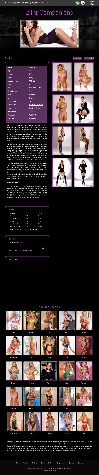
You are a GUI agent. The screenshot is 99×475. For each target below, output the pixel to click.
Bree (66, 383)
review (35, 176)
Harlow (13, 383)
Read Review (14, 250)
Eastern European (36, 105)
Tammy (49, 433)
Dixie (48, 332)
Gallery (13, 3)
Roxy (48, 408)
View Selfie (88, 58)
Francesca (13, 358)
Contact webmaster (49, 471)
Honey (84, 332)
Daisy (67, 433)
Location (20, 3)
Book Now (77, 58)
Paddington (33, 118)
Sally (31, 358)
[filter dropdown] (91, 3)
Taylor (66, 332)
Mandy (49, 383)
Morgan (31, 332)
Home (7, 3)
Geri (32, 433)
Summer (14, 433)
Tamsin (83, 383)
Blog (42, 463)
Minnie (84, 408)
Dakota (48, 358)
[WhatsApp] (77, 3)
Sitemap (80, 463)
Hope (66, 408)
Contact (45, 3)
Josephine (83, 358)
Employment (36, 3)
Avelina (13, 408)
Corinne (31, 383)
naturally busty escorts (22, 159)
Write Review (27, 250)
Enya (84, 433)
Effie (66, 358)
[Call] (82, 3)
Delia (13, 332)
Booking (28, 3)
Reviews (51, 463)
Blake (31, 408)
